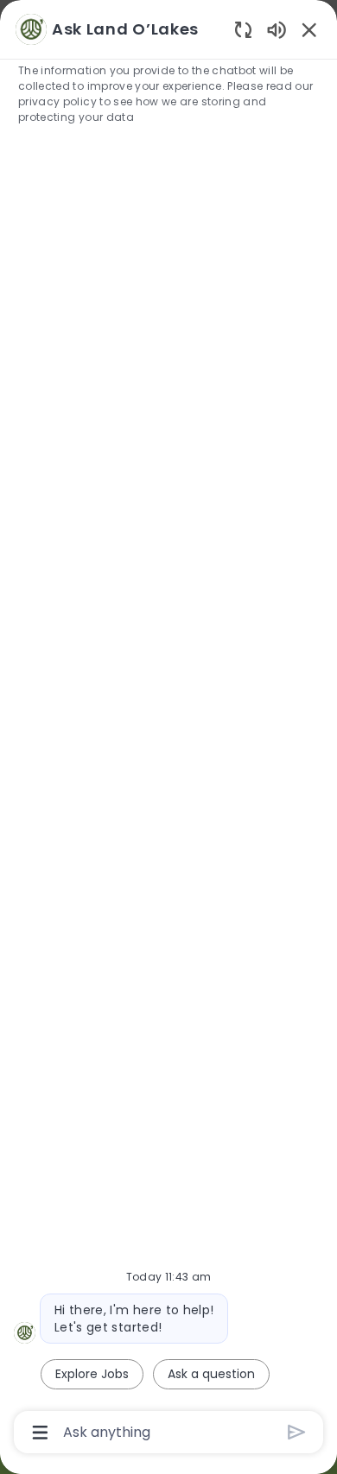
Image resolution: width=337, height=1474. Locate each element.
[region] (168, 729)
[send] (297, 1432)
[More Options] (40, 1432)
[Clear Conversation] (243, 29)
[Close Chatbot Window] (309, 29)
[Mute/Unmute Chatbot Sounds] (276, 28)
